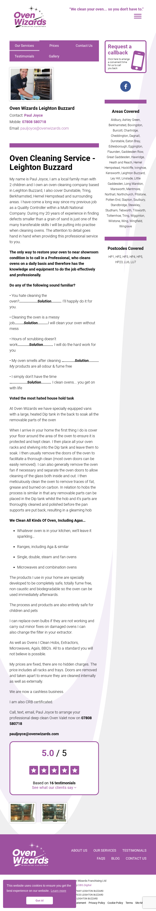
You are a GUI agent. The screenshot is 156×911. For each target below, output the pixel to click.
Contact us (136, 858)
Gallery (54, 56)
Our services (104, 850)
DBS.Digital (84, 885)
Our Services (24, 46)
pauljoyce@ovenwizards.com (44, 128)
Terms (129, 902)
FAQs (101, 858)
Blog (115, 858)
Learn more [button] (58, 890)
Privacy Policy (97, 902)
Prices (54, 46)
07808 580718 (34, 121)
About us (79, 850)
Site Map (140, 902)
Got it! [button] (40, 900)
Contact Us (84, 46)
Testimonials (24, 56)
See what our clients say (53, 787)
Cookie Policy (115, 902)
